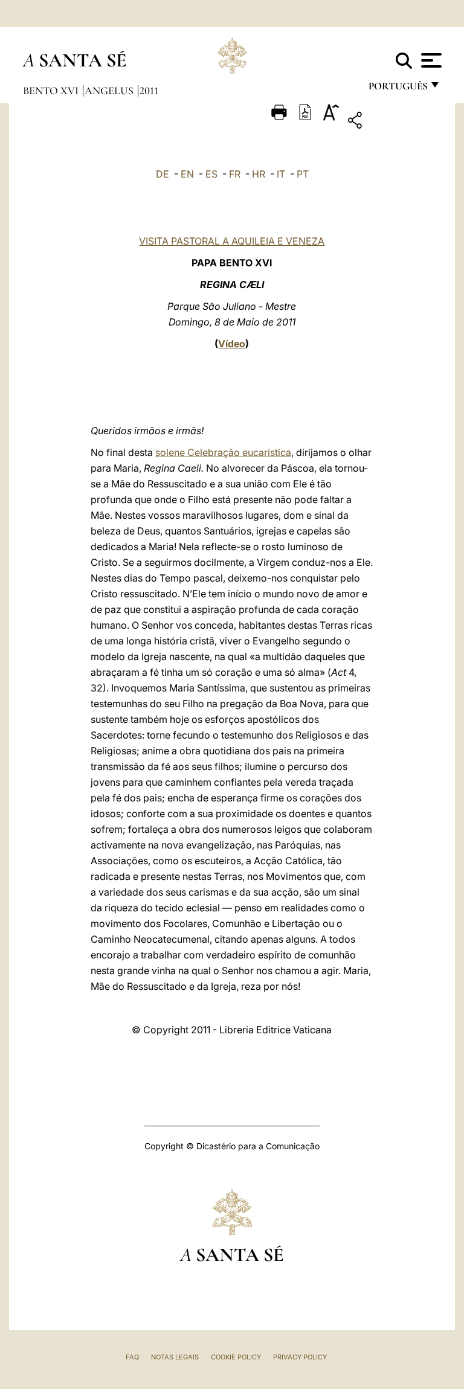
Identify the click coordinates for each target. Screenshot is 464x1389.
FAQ (132, 1357)
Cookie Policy (236, 1357)
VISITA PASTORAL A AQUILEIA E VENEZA (231, 241)
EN (187, 174)
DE (162, 174)
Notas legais (175, 1357)
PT (303, 174)
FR (234, 174)
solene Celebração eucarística (223, 452)
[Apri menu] (430, 60)
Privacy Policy (300, 1357)
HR (258, 174)
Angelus (110, 90)
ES (211, 174)
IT (281, 174)
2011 (149, 90)
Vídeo (231, 344)
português (397, 89)
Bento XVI (52, 90)
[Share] (392, 122)
